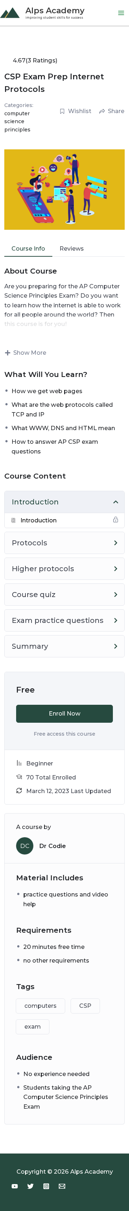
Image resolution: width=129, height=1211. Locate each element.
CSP (85, 1005)
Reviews (71, 248)
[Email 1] (62, 1186)
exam (32, 1026)
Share (116, 111)
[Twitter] (30, 1186)
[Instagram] (46, 1186)
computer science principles (17, 121)
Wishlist (79, 111)
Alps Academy (55, 10)
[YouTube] (14, 1186)
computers (40, 1005)
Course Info (28, 248)
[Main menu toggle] (121, 13)
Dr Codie (52, 845)
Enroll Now (64, 713)
